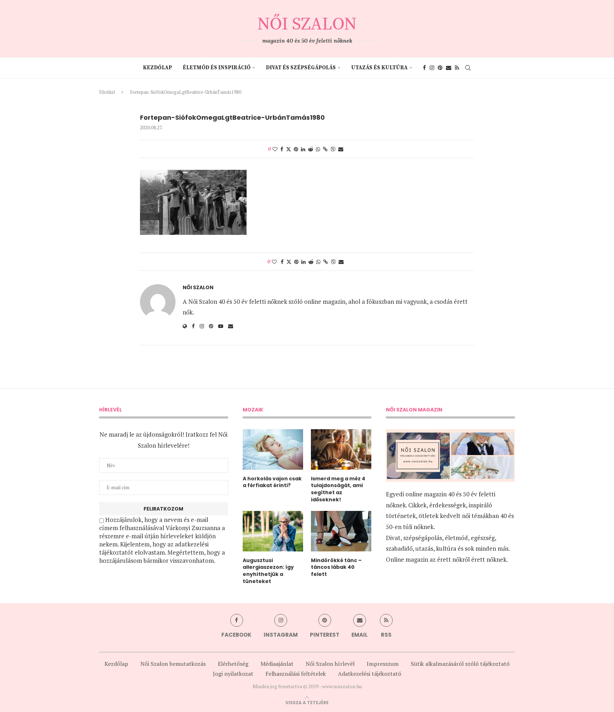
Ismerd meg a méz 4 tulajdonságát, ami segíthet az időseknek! (338, 489)
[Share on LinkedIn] (303, 149)
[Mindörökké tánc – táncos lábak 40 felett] (341, 531)
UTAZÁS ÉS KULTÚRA (379, 67)
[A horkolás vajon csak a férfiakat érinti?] (273, 449)
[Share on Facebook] (281, 149)
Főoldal (107, 92)
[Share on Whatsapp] (318, 149)
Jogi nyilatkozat (233, 674)
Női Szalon (198, 287)
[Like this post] (275, 149)
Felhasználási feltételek (295, 674)
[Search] (468, 68)
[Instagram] (432, 68)
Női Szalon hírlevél (330, 664)
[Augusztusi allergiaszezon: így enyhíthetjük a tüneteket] (273, 531)
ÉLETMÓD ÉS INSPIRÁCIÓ (217, 67)
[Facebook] (424, 68)
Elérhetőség (233, 664)
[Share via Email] (340, 149)
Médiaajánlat (276, 664)
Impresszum (383, 664)
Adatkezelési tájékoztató (369, 674)
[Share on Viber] (332, 149)
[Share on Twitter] (288, 149)
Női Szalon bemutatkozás (173, 664)
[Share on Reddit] (310, 149)
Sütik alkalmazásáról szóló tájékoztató (460, 664)
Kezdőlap (157, 67)
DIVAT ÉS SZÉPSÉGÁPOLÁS (301, 67)
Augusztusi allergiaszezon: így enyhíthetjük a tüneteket (268, 571)
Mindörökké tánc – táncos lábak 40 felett (336, 567)
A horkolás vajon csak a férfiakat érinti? (272, 482)
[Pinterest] (440, 68)
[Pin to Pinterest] (296, 149)
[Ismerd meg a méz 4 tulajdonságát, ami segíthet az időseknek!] (341, 449)
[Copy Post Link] (325, 149)
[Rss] (457, 68)
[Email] (448, 68)
